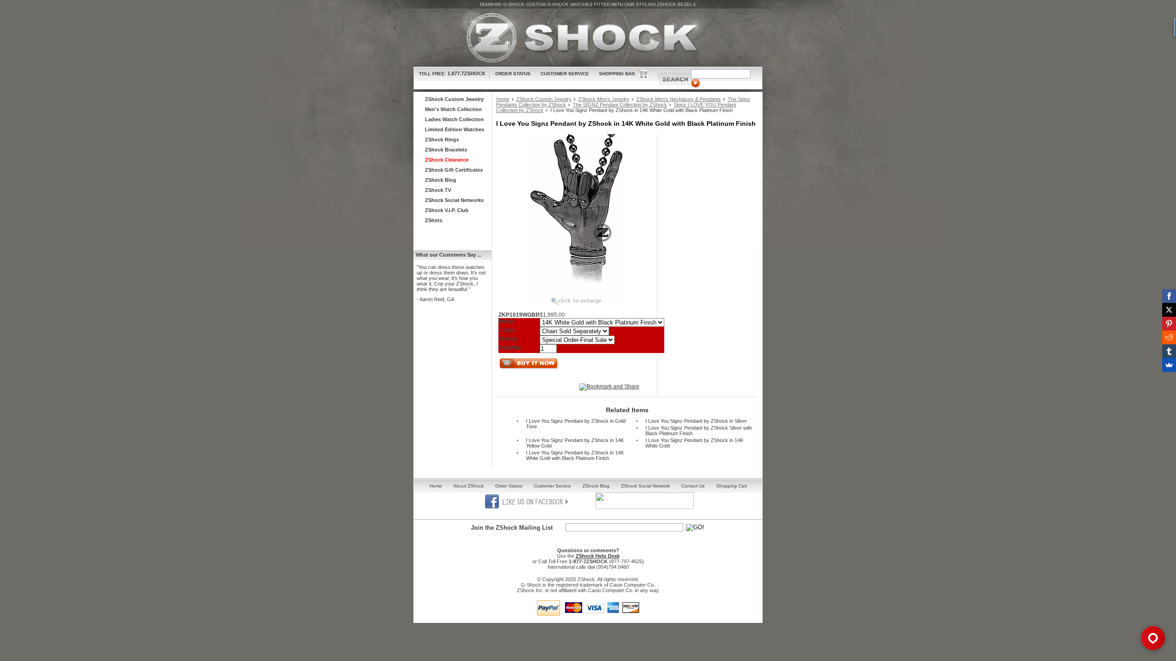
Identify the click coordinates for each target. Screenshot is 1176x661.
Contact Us (693, 485)
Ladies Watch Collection (454, 119)
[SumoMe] (1169, 365)
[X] (1169, 310)
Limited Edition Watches (454, 129)
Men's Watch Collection (453, 109)
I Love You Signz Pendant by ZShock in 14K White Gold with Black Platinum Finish (575, 455)
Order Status (513, 73)
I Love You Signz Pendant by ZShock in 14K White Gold (694, 442)
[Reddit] (1169, 337)
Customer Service (565, 73)
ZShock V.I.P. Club (447, 210)
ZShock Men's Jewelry (603, 99)
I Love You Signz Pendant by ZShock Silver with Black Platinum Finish (698, 430)
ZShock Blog (440, 180)
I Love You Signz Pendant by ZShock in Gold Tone (576, 423)
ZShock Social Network (645, 485)
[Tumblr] (1169, 351)
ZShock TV (438, 190)
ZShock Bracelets (446, 149)
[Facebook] (1169, 296)
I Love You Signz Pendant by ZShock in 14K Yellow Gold (575, 442)
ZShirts (433, 220)
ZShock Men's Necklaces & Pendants (678, 99)
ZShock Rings (442, 139)
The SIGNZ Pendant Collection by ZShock (620, 104)
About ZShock (468, 485)
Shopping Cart (731, 485)
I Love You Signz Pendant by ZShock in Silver (696, 421)
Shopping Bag (617, 73)
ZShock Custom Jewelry (543, 99)
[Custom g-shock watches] (588, 38)
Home (502, 99)
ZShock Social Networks (454, 200)
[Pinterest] (1169, 323)
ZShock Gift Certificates (454, 170)
